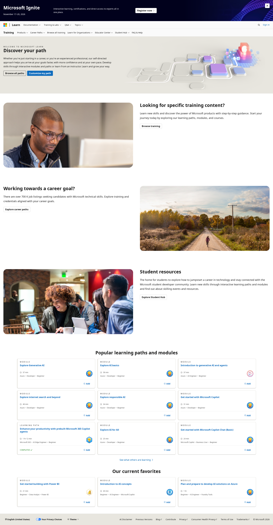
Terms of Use (227, 519)
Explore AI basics (109, 365)
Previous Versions (144, 519)
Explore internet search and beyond (40, 397)
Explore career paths (16, 209)
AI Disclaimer (126, 519)
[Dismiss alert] (267, 5)
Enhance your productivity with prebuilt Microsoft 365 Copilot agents (55, 430)
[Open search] (259, 25)
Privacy (182, 519)
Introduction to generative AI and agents (204, 365)
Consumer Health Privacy (203, 519)
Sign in (266, 24)
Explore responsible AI (112, 397)
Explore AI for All (109, 429)
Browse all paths (14, 73)
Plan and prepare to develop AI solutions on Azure (209, 484)
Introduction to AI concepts (116, 484)
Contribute (171, 519)
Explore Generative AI (32, 365)
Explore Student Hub (153, 297)
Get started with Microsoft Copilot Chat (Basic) (207, 429)
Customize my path (40, 73)
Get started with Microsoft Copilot (200, 397)
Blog (158, 519)
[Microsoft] (5, 25)
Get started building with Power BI (39, 484)
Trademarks (242, 519)
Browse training (151, 126)
